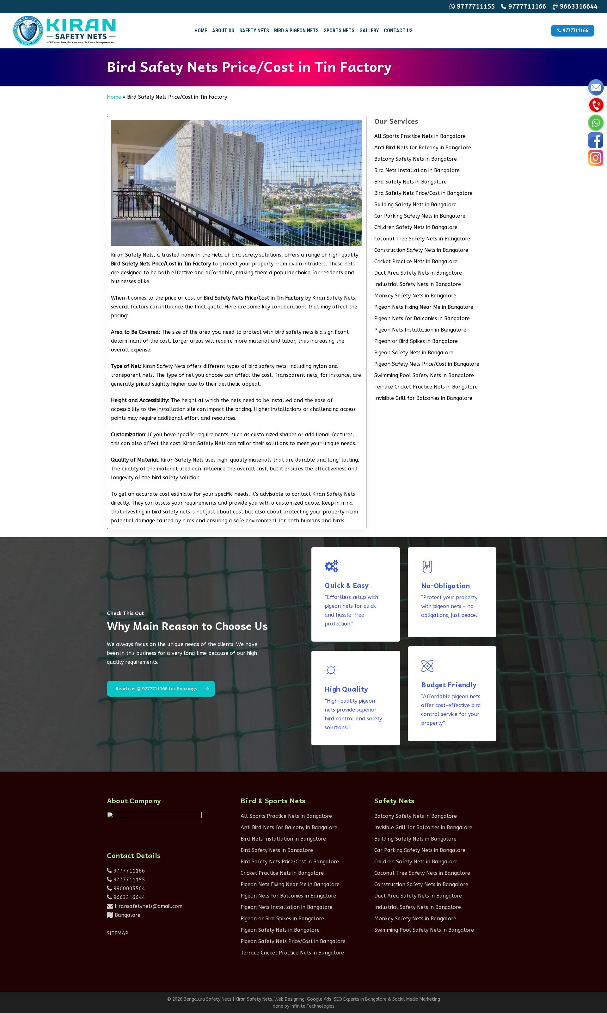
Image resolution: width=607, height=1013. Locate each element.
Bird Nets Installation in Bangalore (417, 170)
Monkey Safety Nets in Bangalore (415, 296)
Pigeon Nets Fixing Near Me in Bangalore (423, 307)
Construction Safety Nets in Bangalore (421, 250)
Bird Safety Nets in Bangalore (410, 182)
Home (114, 97)
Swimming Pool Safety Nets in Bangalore (424, 375)
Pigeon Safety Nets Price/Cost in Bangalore (426, 364)
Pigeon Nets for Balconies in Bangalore (422, 318)
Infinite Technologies (312, 1006)
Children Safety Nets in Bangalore (415, 227)
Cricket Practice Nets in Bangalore (415, 261)
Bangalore (126, 915)
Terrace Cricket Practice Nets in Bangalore (426, 387)
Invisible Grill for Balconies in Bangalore (423, 398)
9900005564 (128, 889)
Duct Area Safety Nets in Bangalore (418, 273)
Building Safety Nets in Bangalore (415, 205)
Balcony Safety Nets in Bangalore (415, 159)
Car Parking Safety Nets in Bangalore (419, 216)
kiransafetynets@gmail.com (147, 906)
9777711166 (128, 871)
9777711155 (128, 880)
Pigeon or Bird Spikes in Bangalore (416, 341)
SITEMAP (117, 933)
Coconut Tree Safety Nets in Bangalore (422, 239)
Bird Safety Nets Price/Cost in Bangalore (423, 193)
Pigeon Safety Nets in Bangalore (413, 353)
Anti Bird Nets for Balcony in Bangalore (422, 148)
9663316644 (128, 897)
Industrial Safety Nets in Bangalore (417, 284)
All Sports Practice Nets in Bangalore (420, 136)
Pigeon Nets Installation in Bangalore (420, 330)
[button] (161, 689)
